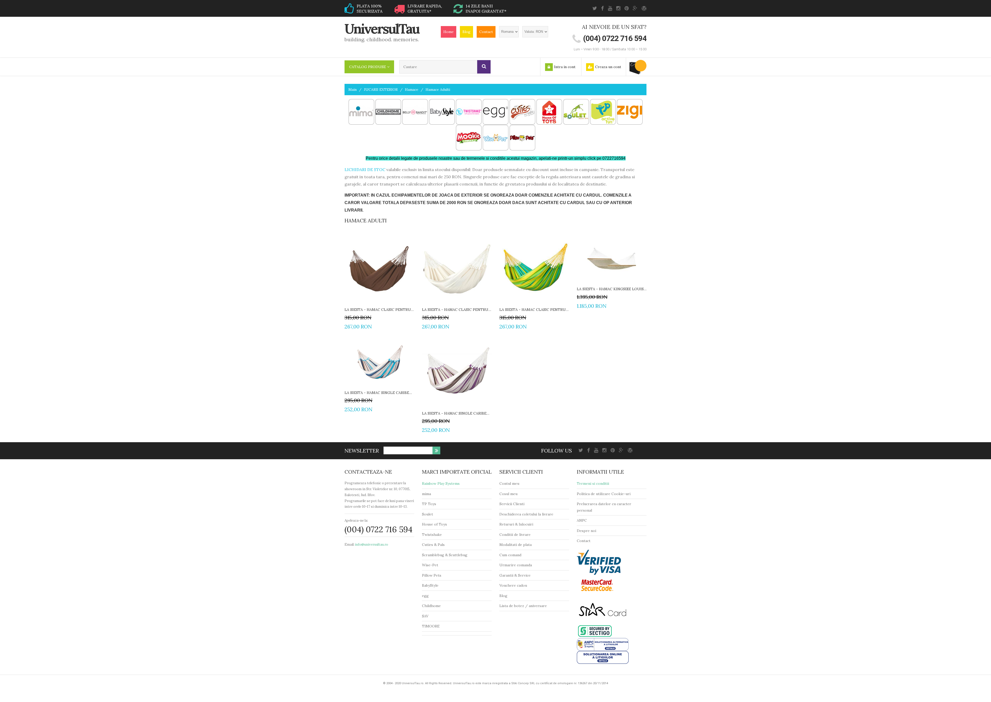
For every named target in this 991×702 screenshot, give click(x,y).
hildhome (433, 605)
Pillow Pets (431, 575)
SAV (425, 616)
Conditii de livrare (515, 534)
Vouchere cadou (513, 585)
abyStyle (431, 585)
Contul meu (509, 483)
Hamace (411, 89)
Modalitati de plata (515, 544)
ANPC (582, 520)
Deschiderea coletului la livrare (526, 514)
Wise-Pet (430, 565)
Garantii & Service (515, 575)
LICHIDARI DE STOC (365, 169)
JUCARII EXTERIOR (381, 89)
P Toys (430, 504)
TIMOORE (430, 626)
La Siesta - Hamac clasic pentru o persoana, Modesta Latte (457, 309)
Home (448, 31)
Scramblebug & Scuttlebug (444, 555)
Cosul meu (508, 493)
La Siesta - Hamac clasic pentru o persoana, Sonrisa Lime (534, 309)
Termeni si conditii (593, 483)
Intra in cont (565, 66)
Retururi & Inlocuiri (516, 524)
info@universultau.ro (371, 544)
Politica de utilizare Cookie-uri (603, 493)
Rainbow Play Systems (441, 483)
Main (352, 89)
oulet (428, 514)
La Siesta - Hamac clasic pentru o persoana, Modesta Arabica (379, 309)
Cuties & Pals (433, 544)
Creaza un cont (608, 66)
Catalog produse (367, 66)
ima (428, 493)
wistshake (433, 534)
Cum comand (510, 555)
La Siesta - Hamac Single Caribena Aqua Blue (379, 392)
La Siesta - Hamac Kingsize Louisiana (611, 289)
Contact (486, 31)
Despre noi (586, 530)
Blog (466, 31)
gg (426, 595)
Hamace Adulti (438, 89)
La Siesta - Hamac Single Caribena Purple (457, 413)
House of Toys (434, 524)
